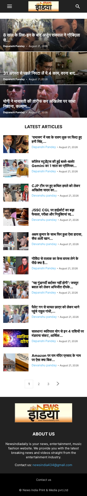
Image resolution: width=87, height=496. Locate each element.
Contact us (43, 479)
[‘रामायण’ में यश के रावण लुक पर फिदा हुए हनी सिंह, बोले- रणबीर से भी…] (16, 144)
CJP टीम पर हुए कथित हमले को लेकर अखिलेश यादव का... (56, 188)
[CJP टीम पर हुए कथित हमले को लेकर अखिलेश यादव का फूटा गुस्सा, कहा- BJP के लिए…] (16, 193)
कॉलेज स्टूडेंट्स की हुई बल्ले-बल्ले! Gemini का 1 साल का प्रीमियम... (54, 163)
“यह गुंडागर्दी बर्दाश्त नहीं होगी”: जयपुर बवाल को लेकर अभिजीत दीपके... (55, 285)
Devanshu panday (44, 195)
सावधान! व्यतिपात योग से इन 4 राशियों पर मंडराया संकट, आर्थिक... (58, 333)
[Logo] (43, 421)
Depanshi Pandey (14, 46)
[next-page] (58, 384)
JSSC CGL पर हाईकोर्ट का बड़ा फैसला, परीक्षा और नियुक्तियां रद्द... (53, 212)
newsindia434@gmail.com (52, 465)
